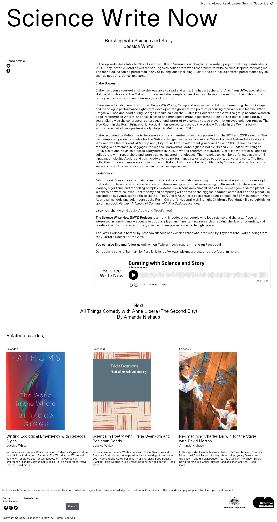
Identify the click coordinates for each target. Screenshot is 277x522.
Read (226, 3)
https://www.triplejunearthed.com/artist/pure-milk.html (198, 251)
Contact (7, 498)
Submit (247, 3)
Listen (236, 3)
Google (131, 210)
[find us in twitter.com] (16, 509)
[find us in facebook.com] (6, 509)
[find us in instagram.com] (11, 509)
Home (205, 3)
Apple (142, 210)
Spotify (159, 210)
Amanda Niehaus (191, 445)
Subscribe (261, 3)
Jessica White (138, 46)
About (216, 3)
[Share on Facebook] (35, 71)
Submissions (10, 501)
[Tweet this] (35, 66)
